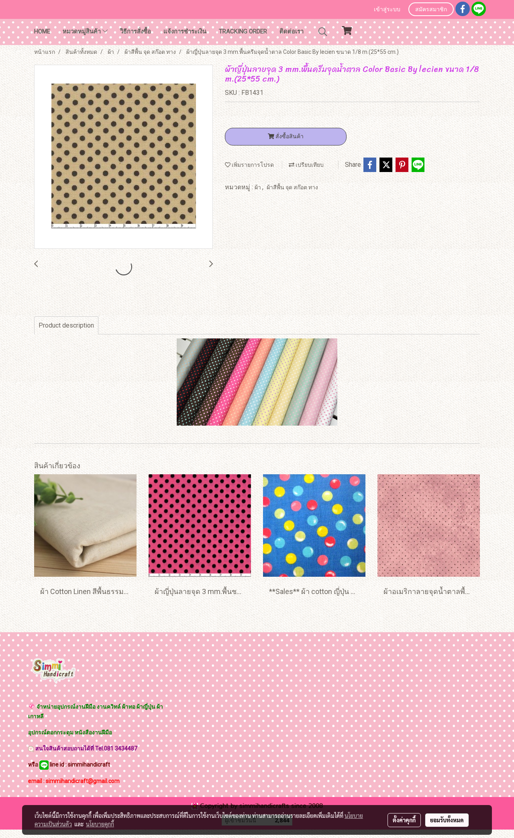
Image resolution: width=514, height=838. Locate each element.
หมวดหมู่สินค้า (82, 31)
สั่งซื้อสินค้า (289, 136)
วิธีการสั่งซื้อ (135, 31)
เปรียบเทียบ (309, 165)
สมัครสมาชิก (431, 10)
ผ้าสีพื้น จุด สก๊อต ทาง (292, 187)
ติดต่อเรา (291, 31)
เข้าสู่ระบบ (387, 10)
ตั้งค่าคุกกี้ (404, 820)
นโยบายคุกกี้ (100, 824)
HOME (42, 31)
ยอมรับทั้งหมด (447, 820)
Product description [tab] (66, 325)
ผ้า (258, 187)
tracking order (243, 31)
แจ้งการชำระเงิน (184, 31)
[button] (323, 31)
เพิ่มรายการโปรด (252, 165)
